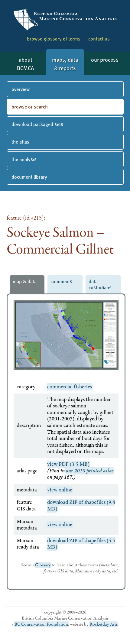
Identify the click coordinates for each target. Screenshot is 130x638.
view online (59, 490)
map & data (25, 281)
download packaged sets (37, 124)
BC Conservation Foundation (41, 624)
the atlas (20, 141)
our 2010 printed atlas (90, 470)
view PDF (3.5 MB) (68, 464)
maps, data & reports (65, 64)
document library (29, 176)
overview (20, 89)
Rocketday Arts (103, 624)
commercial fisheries (69, 386)
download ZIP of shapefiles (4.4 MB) (81, 544)
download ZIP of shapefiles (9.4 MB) (81, 506)
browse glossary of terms (53, 38)
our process (105, 59)
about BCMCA (25, 64)
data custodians (100, 284)
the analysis (24, 159)
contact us (99, 38)
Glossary (43, 565)
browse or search (29, 106)
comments (61, 281)
